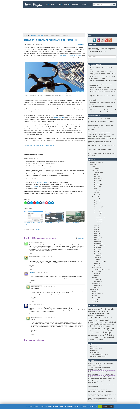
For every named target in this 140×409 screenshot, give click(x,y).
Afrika (93, 166)
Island (95, 227)
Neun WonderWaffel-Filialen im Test (99, 87)
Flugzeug (94, 291)
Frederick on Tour (103, 322)
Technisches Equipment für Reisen (99, 354)
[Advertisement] (70, 20)
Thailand (96, 190)
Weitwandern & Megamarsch (96, 339)
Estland (96, 209)
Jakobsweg (92, 329)
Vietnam (96, 194)
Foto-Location (97, 320)
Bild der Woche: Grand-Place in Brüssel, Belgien (100, 391)
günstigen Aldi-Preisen (59, 117)
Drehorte (66, 4)
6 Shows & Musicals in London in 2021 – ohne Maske (102, 138)
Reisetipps (84, 4)
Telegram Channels (109, 49)
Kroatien (96, 231)
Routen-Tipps (106, 333)
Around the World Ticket (94, 309)
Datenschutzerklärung (107, 406)
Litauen (96, 235)
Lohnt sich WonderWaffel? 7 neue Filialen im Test (103, 89)
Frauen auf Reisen (93, 322)
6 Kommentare (80, 44)
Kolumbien (97, 285)
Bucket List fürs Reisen (96, 348)
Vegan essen (90, 337)
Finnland (96, 211)
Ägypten (96, 168)
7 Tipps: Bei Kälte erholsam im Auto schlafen (101, 71)
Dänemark (97, 205)
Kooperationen (94, 350)
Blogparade (91, 311)
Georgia (90, 324)
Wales (97, 223)
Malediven (97, 182)
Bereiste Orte (93, 346)
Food (90, 320)
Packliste (110, 331)
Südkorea (96, 188)
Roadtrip (98, 333)
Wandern (110, 338)
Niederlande (97, 243)
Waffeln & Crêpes (99, 337)
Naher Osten (95, 267)
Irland (95, 225)
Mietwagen (95, 297)
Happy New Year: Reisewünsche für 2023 (99, 118)
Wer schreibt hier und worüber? (98, 356)
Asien (93, 170)
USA (47, 4)
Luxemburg (97, 237)
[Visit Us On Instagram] (98, 40)
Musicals (96, 331)
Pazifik (94, 277)
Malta (95, 239)
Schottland (99, 221)
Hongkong (97, 176)
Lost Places (90, 331)
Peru (95, 287)
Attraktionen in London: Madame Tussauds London (103, 111)
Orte (91, 164)
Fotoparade (105, 320)
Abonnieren (92, 60)
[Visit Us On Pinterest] (106, 40)
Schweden (97, 255)
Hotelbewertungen (100, 324)
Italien (95, 229)
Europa (53, 4)
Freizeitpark (112, 322)
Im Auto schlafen (110, 324)
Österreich (97, 249)
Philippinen (97, 184)
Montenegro (97, 241)
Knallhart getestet (106, 329)
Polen (95, 251)
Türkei (96, 192)
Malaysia (96, 180)
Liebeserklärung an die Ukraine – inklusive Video (100, 125)
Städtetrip (109, 335)
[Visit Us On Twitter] (94, 40)
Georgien (96, 174)
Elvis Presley (99, 315)
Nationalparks (102, 331)
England (98, 219)
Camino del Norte (101, 311)
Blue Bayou (33, 4)
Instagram (101, 326)
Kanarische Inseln (101, 261)
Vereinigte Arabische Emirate (101, 269)
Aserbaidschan (98, 172)
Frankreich (97, 213)
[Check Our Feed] (110, 40)
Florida (111, 318)
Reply (30, 253)
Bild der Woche (108, 309)
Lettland (96, 233)
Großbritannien (98, 217)
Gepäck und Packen (97, 293)
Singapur (96, 186)
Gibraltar (96, 215)
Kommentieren (81, 238)
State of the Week (92, 335)
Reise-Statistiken (94, 352)
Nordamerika (95, 271)
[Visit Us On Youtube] (102, 40)
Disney (107, 313)
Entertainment (94, 318)
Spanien (96, 259)
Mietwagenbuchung (42, 182)
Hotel (93, 295)
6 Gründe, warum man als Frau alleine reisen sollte (103, 109)
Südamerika (95, 283)
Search (113, 4)
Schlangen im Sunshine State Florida (97, 371)
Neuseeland (97, 281)
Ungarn (96, 265)
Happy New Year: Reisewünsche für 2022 (99, 132)
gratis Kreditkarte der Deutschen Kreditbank (70, 55)
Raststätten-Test (91, 332)
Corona (102, 313)
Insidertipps (75, 4)
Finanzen (35, 232)
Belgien (96, 201)
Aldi (43, 163)
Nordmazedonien (98, 245)
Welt (60, 4)
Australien (96, 279)
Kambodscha (97, 178)
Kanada (96, 273)
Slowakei (96, 257)
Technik (94, 299)
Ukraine (96, 263)
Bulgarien (96, 203)
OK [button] (100, 406)
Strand (101, 335)
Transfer (94, 301)
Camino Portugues (94, 313)
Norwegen (97, 247)
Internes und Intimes (95, 162)
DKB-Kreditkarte (34, 186)
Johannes (31, 272)
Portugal (96, 253)
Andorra (96, 198)
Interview (107, 326)
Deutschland (97, 207)
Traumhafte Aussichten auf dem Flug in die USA (100, 389)
